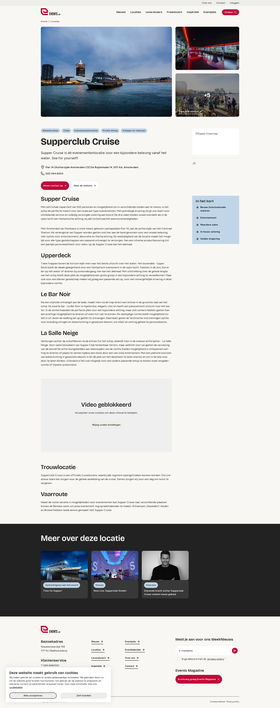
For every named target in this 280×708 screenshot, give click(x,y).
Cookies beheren (217, 701)
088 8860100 (51, 665)
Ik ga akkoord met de (203, 659)
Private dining (110, 130)
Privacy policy (232, 701)
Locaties (135, 12)
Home (44, 21)
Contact (220, 2)
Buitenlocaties (50, 130)
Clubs (66, 130)
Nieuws (121, 12)
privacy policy (215, 659)
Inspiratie (193, 12)
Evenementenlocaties (86, 130)
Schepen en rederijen (134, 130)
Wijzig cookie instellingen (106, 424)
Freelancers (174, 12)
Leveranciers (154, 12)
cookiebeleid (15, 687)
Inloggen (234, 2)
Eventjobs (209, 12)
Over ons (207, 2)
